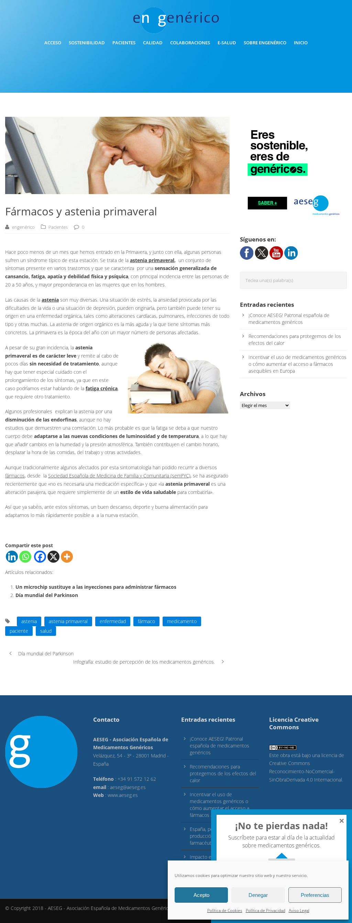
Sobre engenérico (265, 43)
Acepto (201, 895)
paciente (19, 631)
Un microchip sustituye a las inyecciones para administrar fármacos (95, 587)
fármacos (15, 475)
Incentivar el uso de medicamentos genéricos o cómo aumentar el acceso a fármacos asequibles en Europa (297, 364)
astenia (50, 299)
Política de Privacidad (265, 910)
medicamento (182, 621)
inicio (301, 43)
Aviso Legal (299, 910)
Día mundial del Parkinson (46, 595)
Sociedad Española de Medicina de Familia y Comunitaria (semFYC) (119, 475)
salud (46, 631)
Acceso (52, 43)
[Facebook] (40, 557)
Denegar (258, 895)
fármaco (146, 621)
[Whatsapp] (25, 557)
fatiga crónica (102, 388)
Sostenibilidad (87, 43)
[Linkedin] (12, 557)
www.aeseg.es (123, 795)
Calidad (153, 43)
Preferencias (315, 895)
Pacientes (123, 43)
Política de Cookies (224, 910)
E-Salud (227, 43)
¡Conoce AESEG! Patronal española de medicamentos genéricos (289, 318)
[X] (53, 557)
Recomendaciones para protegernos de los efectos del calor (223, 773)
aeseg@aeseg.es (128, 787)
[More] (67, 557)
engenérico (23, 227)
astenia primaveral (152, 260)
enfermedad (113, 621)
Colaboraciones (190, 43)
